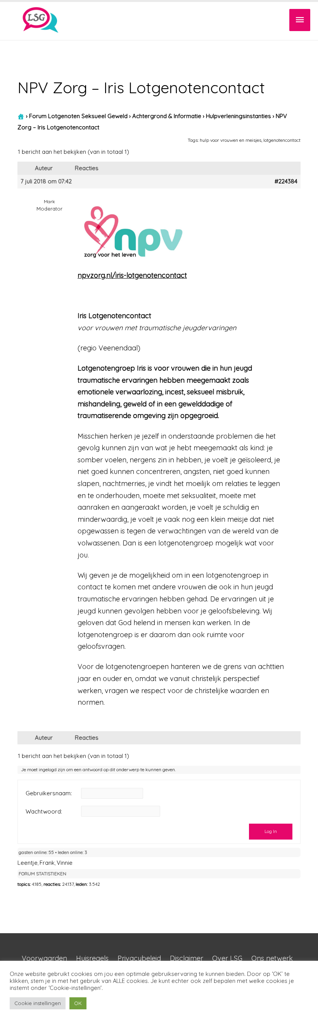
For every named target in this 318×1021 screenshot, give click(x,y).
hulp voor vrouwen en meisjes (230, 140)
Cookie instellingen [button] (37, 1003)
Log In (270, 831)
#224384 (286, 181)
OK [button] (78, 1003)
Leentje (27, 862)
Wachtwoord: (44, 811)
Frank (47, 862)
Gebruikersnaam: (49, 793)
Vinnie (65, 862)
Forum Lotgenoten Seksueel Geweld (78, 116)
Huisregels (92, 958)
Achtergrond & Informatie (166, 116)
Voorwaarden (44, 958)
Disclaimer (186, 958)
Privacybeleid (139, 958)
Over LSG (227, 958)
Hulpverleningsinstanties (238, 116)
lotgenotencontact (282, 140)
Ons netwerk (272, 958)
